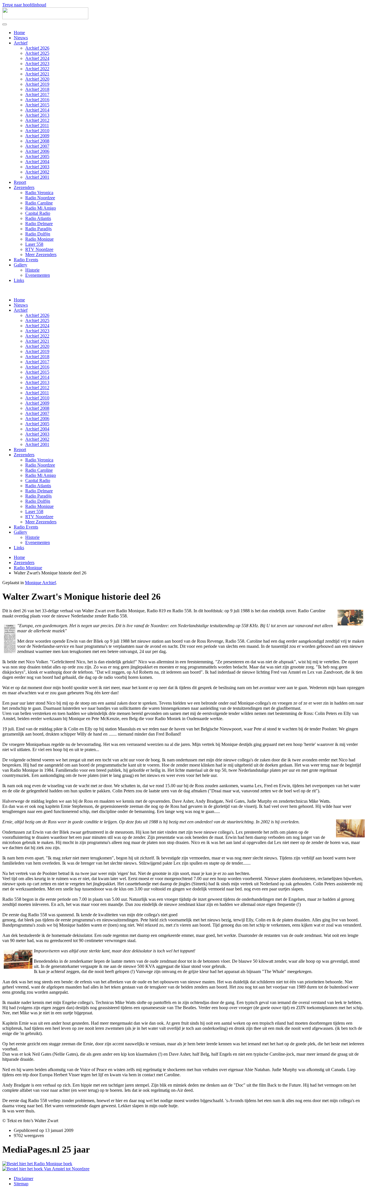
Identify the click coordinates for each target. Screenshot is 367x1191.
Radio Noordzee (40, 197)
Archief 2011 (37, 125)
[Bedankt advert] (37, 1163)
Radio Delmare (39, 223)
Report (20, 182)
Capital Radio (37, 213)
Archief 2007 (37, 146)
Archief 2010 (37, 130)
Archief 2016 (37, 99)
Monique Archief (40, 582)
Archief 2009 (37, 135)
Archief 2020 (37, 79)
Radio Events (26, 259)
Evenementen (37, 275)
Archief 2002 (37, 171)
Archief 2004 (37, 161)
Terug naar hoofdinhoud (24, 4)
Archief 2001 (37, 177)
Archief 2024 (37, 58)
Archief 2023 (37, 63)
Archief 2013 (37, 115)
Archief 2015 (37, 104)
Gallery (20, 264)
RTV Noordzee (39, 249)
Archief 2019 (37, 84)
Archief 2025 (37, 53)
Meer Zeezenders (40, 254)
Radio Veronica (39, 192)
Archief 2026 (37, 48)
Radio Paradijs (38, 228)
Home (19, 32)
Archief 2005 (37, 156)
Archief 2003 (37, 166)
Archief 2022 (37, 68)
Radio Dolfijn (37, 233)
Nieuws (21, 37)
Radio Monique (39, 239)
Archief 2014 (37, 110)
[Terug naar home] (45, 17)
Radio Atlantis (38, 218)
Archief (21, 42)
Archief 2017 (37, 94)
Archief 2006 (37, 151)
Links (19, 280)
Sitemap (21, 1183)
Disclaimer (23, 1178)
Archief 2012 (37, 120)
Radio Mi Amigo (40, 208)
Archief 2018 (37, 89)
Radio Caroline (39, 202)
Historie (32, 270)
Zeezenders (24, 187)
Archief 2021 (37, 73)
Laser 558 (34, 244)
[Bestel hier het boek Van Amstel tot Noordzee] (45, 1168)
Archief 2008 (37, 141)
